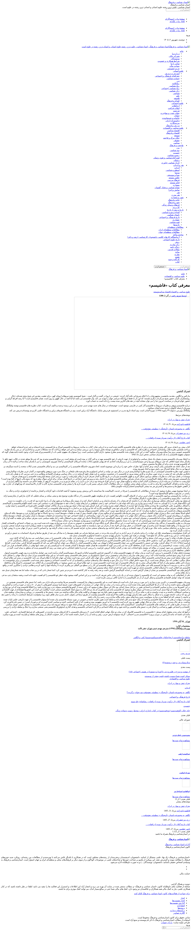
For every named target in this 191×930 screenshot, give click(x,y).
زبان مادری (175, 244)
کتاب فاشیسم (161, 637)
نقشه (177, 257)
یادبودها (176, 225)
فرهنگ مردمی (173, 180)
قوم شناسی (174, 222)
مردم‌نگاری (175, 123)
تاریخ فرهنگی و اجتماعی (169, 217)
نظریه (177, 254)
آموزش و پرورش (172, 73)
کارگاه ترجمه (174, 259)
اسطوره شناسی (173, 170)
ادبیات (177, 168)
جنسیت (176, 153)
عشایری (176, 220)
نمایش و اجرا (174, 190)
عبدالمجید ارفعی (184, 754)
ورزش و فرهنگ (173, 125)
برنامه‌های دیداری (177, 910)
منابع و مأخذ (178, 235)
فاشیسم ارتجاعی (174, 637)
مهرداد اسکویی (184, 773)
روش (177, 242)
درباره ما (176, 54)
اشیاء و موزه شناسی (171, 212)
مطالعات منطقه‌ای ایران (169, 230)
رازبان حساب (167, 922)
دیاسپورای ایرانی (172, 120)
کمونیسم (151, 637)
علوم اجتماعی (177, 103)
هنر (178, 192)
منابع (177, 252)
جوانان (177, 116)
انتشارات (181, 905)
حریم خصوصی (173, 68)
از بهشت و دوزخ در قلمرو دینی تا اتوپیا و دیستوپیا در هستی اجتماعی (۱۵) (159, 672)
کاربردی (176, 207)
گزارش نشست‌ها (177, 903)
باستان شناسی (173, 215)
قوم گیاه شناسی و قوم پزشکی (166, 158)
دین (178, 81)
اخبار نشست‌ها (178, 900)
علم (178, 96)
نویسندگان (175, 59)
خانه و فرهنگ (174, 200)
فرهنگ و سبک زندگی (171, 205)
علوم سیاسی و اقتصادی (173, 128)
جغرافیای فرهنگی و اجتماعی (167, 76)
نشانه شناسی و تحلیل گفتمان (167, 187)
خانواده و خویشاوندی (171, 118)
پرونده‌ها (181, 908)
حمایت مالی (174, 66)
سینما (177, 173)
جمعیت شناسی (173, 78)
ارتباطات (176, 106)
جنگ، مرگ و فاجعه (171, 138)
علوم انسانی (178, 71)
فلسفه (177, 98)
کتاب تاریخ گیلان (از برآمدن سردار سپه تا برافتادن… (168, 438)
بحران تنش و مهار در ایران (178, 419)
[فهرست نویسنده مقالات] (185, 651)
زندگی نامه (175, 247)
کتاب (177, 262)
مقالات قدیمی (174, 249)
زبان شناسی (174, 91)
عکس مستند (174, 178)
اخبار (183, 898)
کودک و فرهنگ (173, 101)
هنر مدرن (175, 195)
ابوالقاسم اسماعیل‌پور (182, 791)
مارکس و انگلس (140, 637)
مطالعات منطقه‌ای (175, 227)
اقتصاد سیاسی (173, 130)
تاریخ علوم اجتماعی (171, 239)
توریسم (176, 111)
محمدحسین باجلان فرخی (181, 735)
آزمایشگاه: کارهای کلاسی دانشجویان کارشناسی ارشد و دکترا (153, 237)
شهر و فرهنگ (174, 202)
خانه (181, 51)
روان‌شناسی (174, 86)
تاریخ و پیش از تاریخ (175, 210)
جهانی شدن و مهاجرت (170, 113)
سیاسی (176, 143)
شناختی (176, 93)
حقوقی (176, 140)
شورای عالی (174, 56)
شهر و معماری (177, 197)
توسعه (177, 135)
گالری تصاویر (179, 913)
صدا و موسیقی (173, 175)
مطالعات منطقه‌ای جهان (169, 232)
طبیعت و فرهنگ (176, 145)
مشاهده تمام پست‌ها (181, 740)
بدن (178, 148)
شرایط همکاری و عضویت (169, 61)
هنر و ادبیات (178, 165)
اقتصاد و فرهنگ (173, 133)
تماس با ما (175, 63)
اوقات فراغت (174, 108)
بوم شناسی (175, 150)
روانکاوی (176, 83)
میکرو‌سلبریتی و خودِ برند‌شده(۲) (176, 662)
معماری (176, 185)
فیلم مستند (175, 182)
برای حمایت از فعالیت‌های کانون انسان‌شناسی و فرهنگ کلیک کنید (162, 893)
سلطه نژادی (185, 637)
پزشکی (176, 160)
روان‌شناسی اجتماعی (170, 88)
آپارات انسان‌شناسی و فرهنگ (177, 844)
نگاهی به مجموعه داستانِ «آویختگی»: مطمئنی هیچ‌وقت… (165, 429)
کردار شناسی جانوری (170, 163)
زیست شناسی (173, 155)
